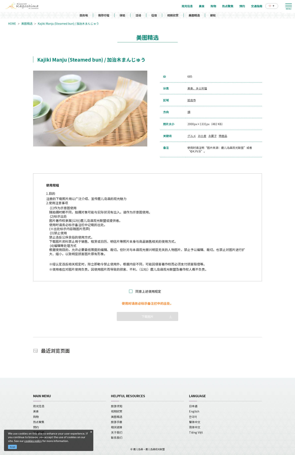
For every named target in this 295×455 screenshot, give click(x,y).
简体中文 (194, 427)
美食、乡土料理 (197, 88)
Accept (12, 447)
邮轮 (213, 15)
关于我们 (116, 432)
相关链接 (116, 427)
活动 (138, 15)
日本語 (193, 406)
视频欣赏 (172, 15)
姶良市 (191, 100)
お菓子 (212, 136)
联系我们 (116, 438)
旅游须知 (116, 406)
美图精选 (194, 15)
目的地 (83, 15)
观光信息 (38, 406)
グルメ (191, 136)
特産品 (223, 136)
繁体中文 (194, 422)
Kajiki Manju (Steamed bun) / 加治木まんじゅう (68, 23)
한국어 (193, 417)
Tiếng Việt (196, 432)
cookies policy (33, 441)
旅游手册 (116, 422)
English (194, 411)
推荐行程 (103, 15)
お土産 (202, 136)
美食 (36, 411)
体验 (122, 15)
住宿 (154, 15)
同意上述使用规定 (148, 291)
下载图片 (147, 316)
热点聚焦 (38, 422)
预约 (36, 427)
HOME (12, 23)
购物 (36, 417)
